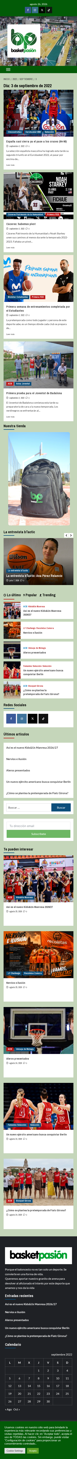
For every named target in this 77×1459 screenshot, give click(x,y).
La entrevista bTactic (18, 570)
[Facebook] (28, 10)
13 (19, 1385)
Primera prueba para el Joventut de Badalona (34, 393)
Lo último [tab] (13, 594)
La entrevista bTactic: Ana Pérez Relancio (34, 575)
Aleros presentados (34, 652)
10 (57, 1378)
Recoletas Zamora (45, 628)
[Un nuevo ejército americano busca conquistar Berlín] (12, 669)
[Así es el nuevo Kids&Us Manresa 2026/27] (12, 610)
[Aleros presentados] (12, 649)
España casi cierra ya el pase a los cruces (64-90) (36, 141)
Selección (49, 132)
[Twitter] (42, 10)
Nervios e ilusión (32, 633)
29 (38, 1401)
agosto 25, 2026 (15, 911)
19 (9, 1393)
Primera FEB (53, 214)
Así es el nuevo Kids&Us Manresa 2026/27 (32, 747)
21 (29, 1393)
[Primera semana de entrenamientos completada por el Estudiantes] (38, 278)
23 (48, 1393)
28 (29, 1401)
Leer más (10, 165)
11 (67, 1378)
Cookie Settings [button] (15, 1450)
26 (9, 1401)
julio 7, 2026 (14, 580)
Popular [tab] (31, 594)
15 (38, 1385)
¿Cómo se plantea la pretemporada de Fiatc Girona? (41, 692)
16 (48, 1385)
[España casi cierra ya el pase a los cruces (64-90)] (38, 113)
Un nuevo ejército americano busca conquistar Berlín (43, 672)
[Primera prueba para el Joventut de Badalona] (38, 364)
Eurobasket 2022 (33, 132)
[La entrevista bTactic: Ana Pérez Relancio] (38, 561)
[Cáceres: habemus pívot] (38, 195)
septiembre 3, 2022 (16, 146)
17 (57, 1385)
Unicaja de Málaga (37, 648)
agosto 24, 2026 (15, 1063)
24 (57, 1393)
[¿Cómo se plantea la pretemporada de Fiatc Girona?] (12, 689)
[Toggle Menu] (8, 69)
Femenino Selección (32, 666)
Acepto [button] (33, 1450)
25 (67, 1393)
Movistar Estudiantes (18, 297)
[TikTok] (49, 10)
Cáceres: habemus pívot (21, 224)
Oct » (16, 1409)
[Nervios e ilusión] (12, 630)
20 (19, 1393)
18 (67, 1385)
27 (19, 1401)
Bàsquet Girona (35, 686)
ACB (10, 383)
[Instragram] (35, 10)
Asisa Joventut (23, 383)
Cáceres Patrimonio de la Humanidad (25, 214)
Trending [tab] (49, 594)
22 (38, 1393)
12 (9, 1385)
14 (29, 1385)
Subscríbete (38, 833)
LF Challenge (29, 628)
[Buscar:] (28, 807)
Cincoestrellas (14, 132)
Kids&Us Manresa (36, 606)
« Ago (8, 1409)
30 (48, 1401)
